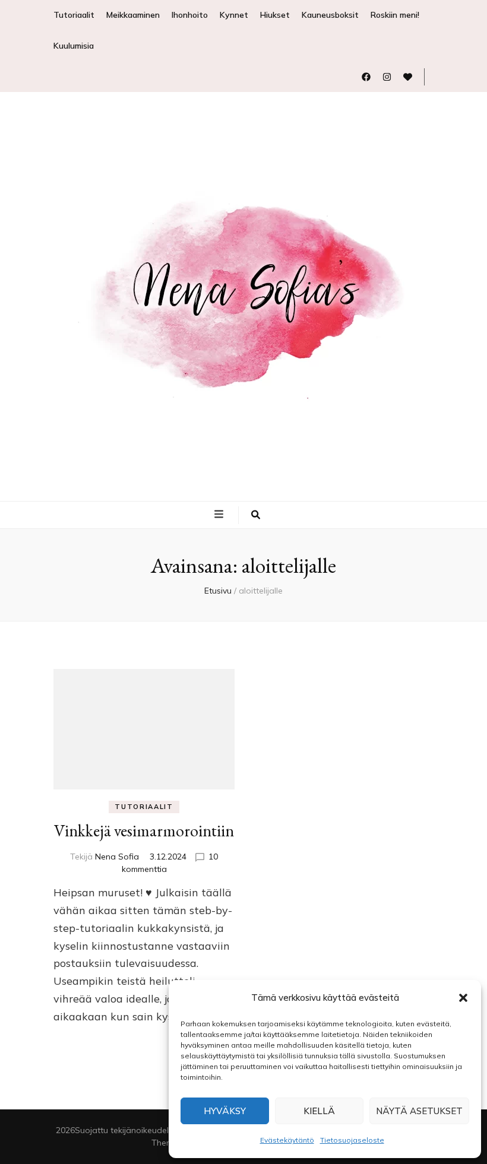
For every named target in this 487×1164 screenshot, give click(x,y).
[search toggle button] (255, 515)
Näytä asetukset (419, 1111)
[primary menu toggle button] (220, 514)
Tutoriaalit (73, 14)
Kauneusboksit (330, 14)
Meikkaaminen (133, 14)
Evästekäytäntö (287, 1140)
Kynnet (234, 14)
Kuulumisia (73, 45)
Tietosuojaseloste (352, 1140)
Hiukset (275, 14)
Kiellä (319, 1111)
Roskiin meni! (395, 14)
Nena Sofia (117, 856)
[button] (463, 998)
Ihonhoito (190, 14)
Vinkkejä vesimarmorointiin (144, 830)
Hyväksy (225, 1111)
